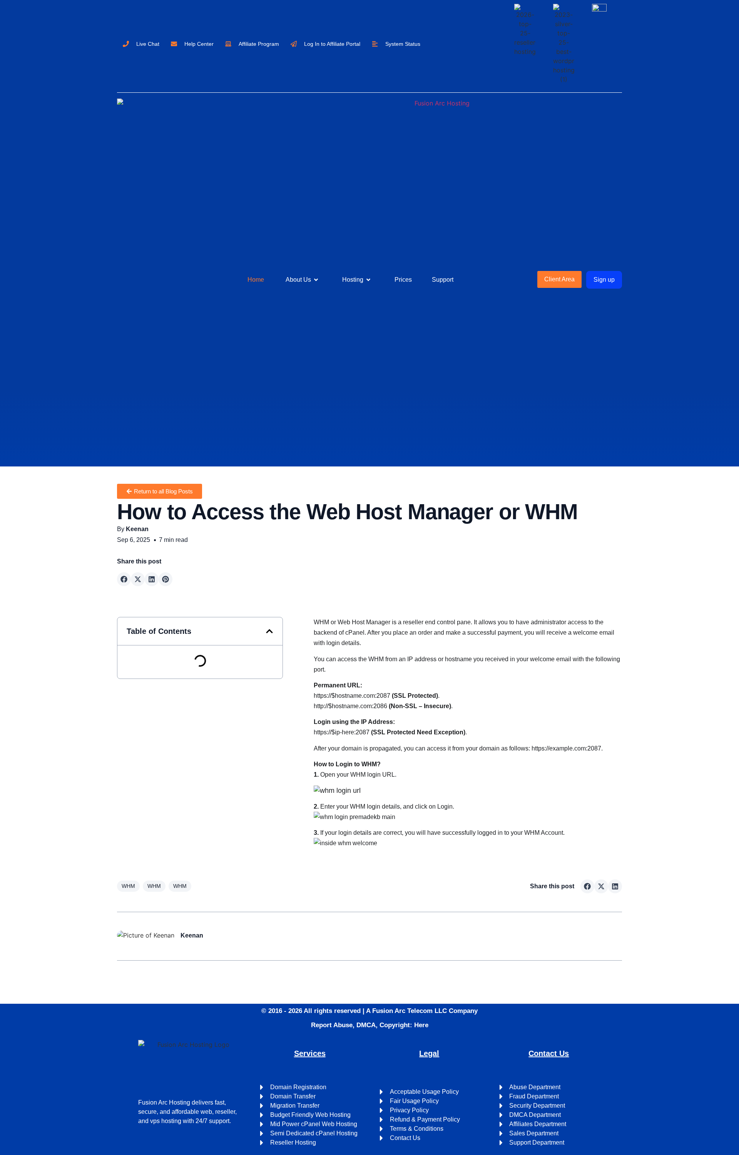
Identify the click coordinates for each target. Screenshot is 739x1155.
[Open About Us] (316, 280)
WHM (128, 886)
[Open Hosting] (368, 280)
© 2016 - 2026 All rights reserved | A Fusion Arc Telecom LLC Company (369, 1011)
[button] (124, 579)
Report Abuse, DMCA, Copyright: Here (369, 1025)
